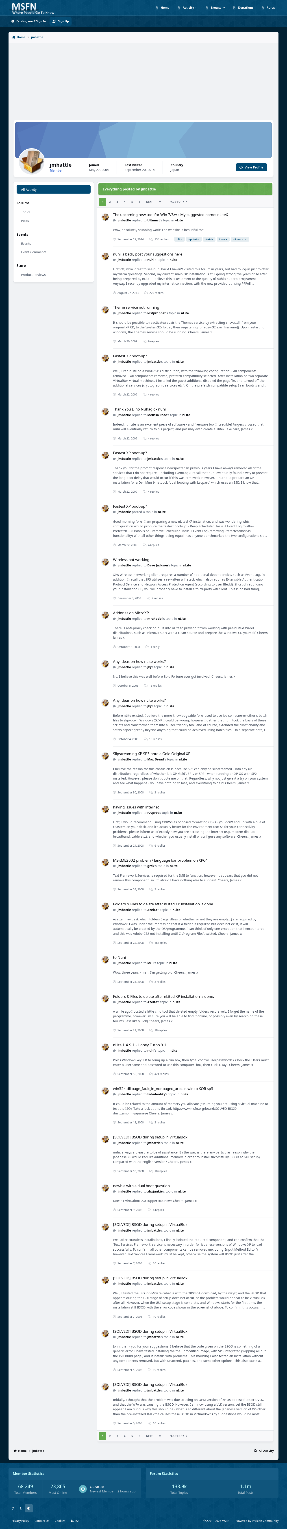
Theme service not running (136, 307)
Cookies (60, 1521)
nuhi (150, 260)
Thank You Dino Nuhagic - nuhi (139, 409)
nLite (173, 260)
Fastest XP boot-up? (130, 355)
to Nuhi (119, 957)
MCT (150, 963)
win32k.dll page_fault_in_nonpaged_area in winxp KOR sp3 (163, 1088)
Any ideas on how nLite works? (139, 661)
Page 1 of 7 (177, 201)
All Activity (29, 189)
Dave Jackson (157, 565)
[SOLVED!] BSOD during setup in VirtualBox (150, 1137)
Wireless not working (131, 559)
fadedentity (156, 1094)
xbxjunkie (155, 1191)
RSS (76, 1521)
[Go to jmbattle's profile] (105, 217)
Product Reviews (33, 275)
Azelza (152, 910)
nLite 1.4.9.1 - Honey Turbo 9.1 (139, 1044)
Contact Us (42, 1521)
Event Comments (33, 252)
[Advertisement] (143, 79)
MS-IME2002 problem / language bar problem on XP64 (160, 860)
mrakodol (155, 618)
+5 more (238, 239)
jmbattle (124, 220)
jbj (149, 667)
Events (26, 243)
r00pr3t (153, 812)
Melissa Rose (157, 415)
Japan (175, 170)
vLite (179, 220)
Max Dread (155, 759)
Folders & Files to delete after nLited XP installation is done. (163, 903)
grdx (150, 866)
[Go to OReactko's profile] (83, 1489)
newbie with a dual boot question (141, 1185)
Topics (25, 212)
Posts (25, 220)
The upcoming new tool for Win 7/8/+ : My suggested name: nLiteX (170, 214)
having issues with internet (136, 807)
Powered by (256, 1521)
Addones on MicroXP (131, 612)
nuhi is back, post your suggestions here (147, 254)
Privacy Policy (20, 1521)
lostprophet (156, 313)
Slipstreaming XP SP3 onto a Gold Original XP (151, 753)
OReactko (97, 1487)
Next (149, 201)
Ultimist (153, 220)
